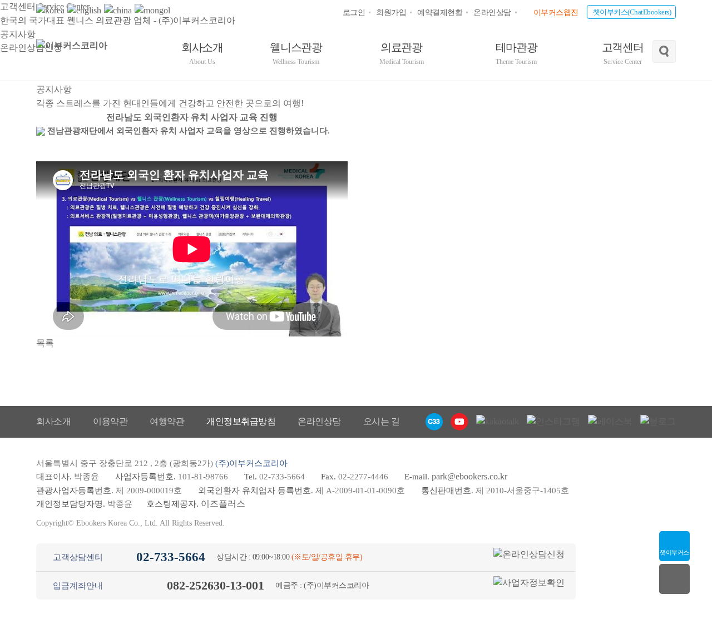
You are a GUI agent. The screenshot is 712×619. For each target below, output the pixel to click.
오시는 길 (381, 421)
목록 (45, 343)
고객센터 (623, 53)
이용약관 (110, 421)
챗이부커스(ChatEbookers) (632, 12)
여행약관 (167, 421)
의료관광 (401, 53)
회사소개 (202, 53)
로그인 (354, 12)
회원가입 (391, 12)
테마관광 (516, 53)
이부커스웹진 (555, 12)
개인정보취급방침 (240, 421)
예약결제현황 (439, 12)
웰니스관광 (296, 53)
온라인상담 (492, 12)
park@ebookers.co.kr (469, 476)
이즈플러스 (223, 503)
